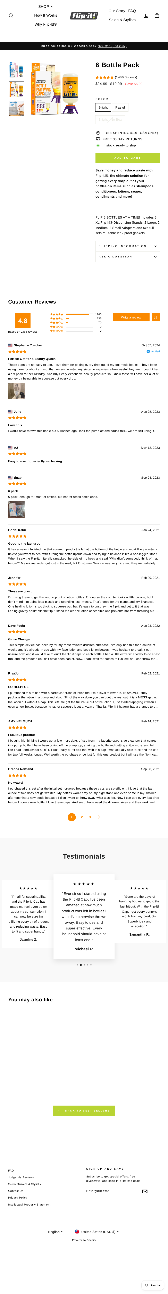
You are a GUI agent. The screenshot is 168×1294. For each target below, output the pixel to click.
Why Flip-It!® (46, 24)
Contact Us (15, 1190)
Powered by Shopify (84, 1240)
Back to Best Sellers (87, 1110)
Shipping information (123, 246)
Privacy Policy (17, 1197)
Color (102, 99)
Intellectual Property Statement (29, 1204)
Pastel (120, 107)
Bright (103, 107)
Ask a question (115, 256)
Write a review (131, 317)
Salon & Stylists (122, 20)
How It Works (45, 15)
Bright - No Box (110, 119)
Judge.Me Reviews (21, 1177)
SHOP (44, 7)
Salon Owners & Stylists (24, 1184)
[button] (156, 317)
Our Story (117, 11)
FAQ (132, 11)
